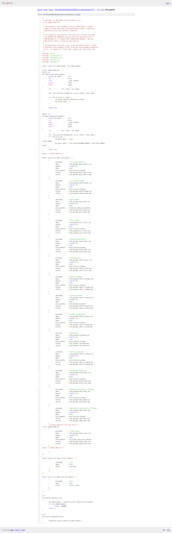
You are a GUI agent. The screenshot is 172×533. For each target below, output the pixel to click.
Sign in (168, 3)
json (168, 530)
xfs (102, 9)
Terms (23, 530)
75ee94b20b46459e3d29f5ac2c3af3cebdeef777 (74, 9)
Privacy (17, 530)
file (78, 14)
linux (51, 9)
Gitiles (12, 530)
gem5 (39, 9)
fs (98, 9)
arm (45, 9)
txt (163, 530)
